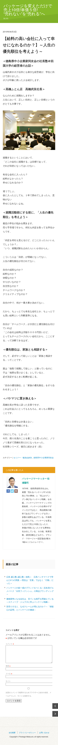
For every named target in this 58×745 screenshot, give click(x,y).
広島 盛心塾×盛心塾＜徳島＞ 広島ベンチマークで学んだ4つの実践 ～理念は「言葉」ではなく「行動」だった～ (29, 580)
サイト (8, 681)
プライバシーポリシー (27, 732)
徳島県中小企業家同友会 (44, 457)
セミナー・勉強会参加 (23, 457)
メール (9, 673)
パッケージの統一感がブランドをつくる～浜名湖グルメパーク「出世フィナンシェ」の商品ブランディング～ (30, 590)
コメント (10, 643)
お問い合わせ (44, 732)
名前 (8, 666)
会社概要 (12, 732)
